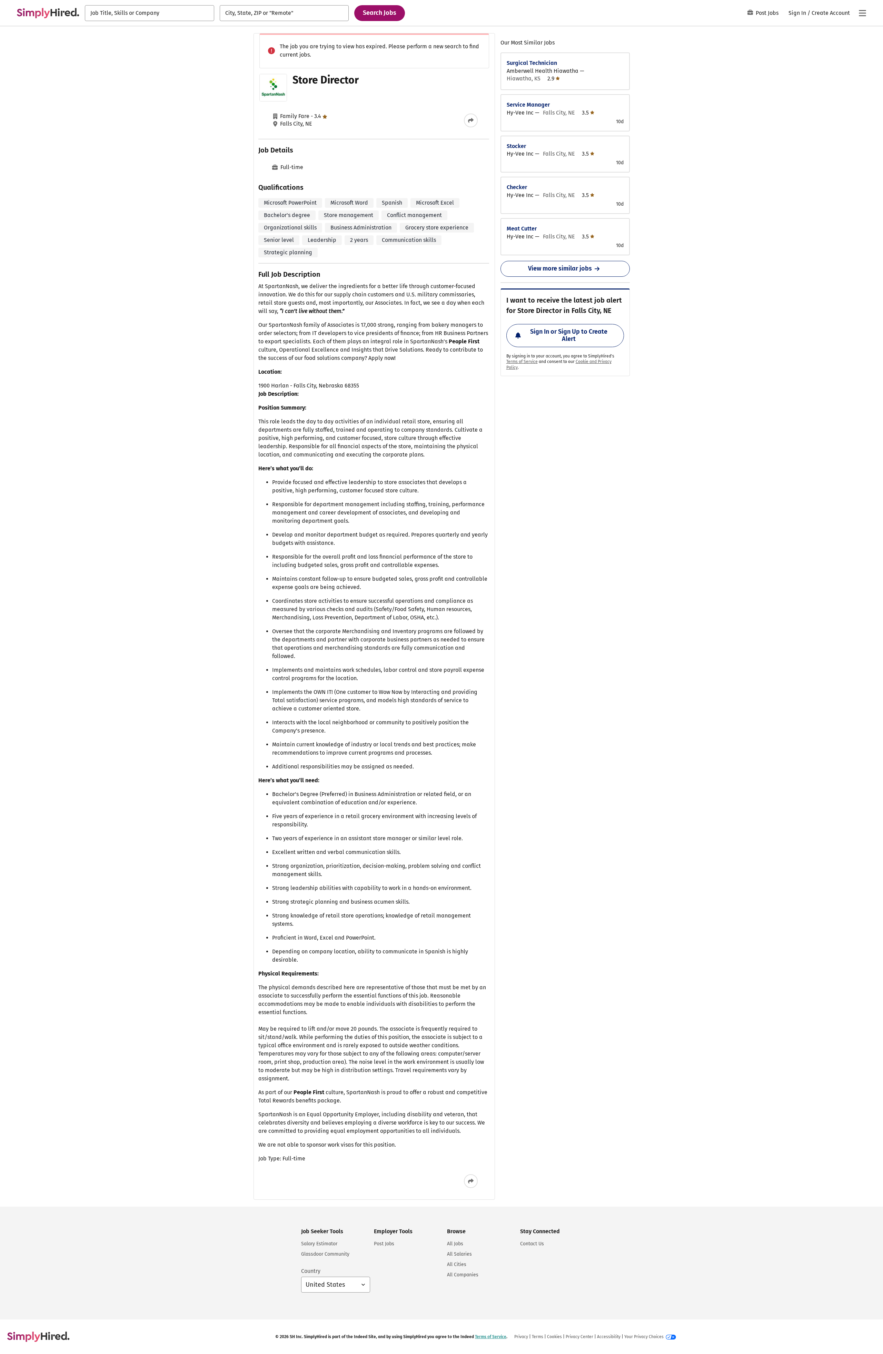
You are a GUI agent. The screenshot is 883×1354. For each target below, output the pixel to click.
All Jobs (455, 1244)
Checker (517, 187)
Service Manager (528, 104)
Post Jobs (767, 13)
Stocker (516, 146)
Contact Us (532, 1244)
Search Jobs (379, 13)
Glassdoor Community (325, 1254)
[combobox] (149, 13)
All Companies (462, 1275)
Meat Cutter (522, 228)
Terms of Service (522, 361)
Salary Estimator (319, 1244)
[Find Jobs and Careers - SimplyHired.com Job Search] (48, 13)
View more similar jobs (560, 268)
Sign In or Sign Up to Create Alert (568, 335)
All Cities (456, 1264)
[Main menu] (862, 13)
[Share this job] (471, 120)
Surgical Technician (532, 63)
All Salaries (459, 1254)
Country (310, 1271)
